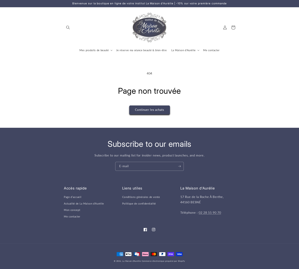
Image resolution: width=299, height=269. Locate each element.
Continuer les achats (149, 110)
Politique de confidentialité (139, 203)
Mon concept (72, 209)
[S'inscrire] (179, 166)
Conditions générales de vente (141, 196)
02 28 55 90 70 (210, 212)
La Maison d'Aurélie (131, 261)
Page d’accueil (72, 196)
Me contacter (72, 216)
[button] (68, 27)
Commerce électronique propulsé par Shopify (163, 261)
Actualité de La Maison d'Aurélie (84, 203)
